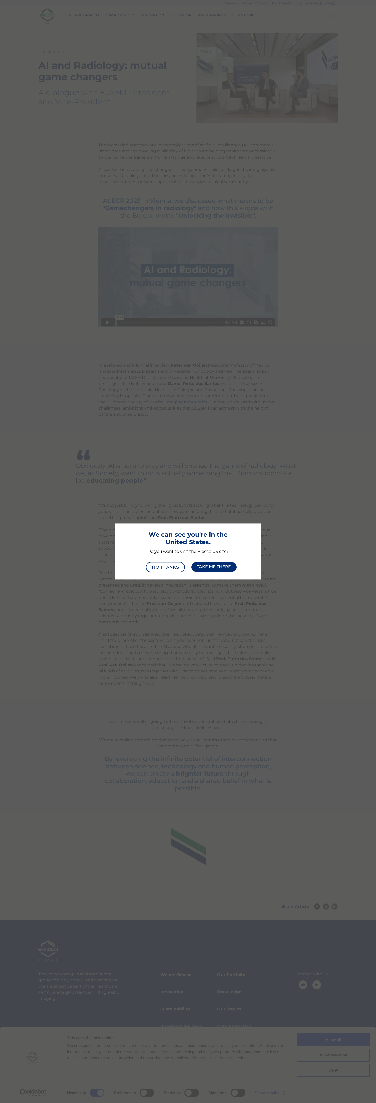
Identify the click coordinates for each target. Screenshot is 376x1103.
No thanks (165, 566)
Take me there (214, 567)
